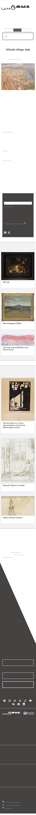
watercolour (7, 160)
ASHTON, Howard (9, 326)
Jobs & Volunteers (14, 814)
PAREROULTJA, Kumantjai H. (13, 352)
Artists (17, 22)
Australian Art (7, 131)
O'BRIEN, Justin (8, 488)
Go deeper (28, 22)
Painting (5, 150)
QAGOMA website (8, 754)
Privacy (26, 814)
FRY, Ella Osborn (9, 430)
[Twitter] (9, 232)
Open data (6, 751)
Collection (15, 15)
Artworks (7, 22)
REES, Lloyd (7, 520)
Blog (20, 751)
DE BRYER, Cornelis (10, 285)
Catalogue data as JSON (13, 223)
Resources (26, 30)
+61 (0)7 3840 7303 (12, 802)
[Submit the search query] (4, 36)
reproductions (15, 552)
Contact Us (9, 805)
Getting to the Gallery (12, 799)
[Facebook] (5, 232)
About (21, 754)
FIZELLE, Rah (14, 58)
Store (4, 756)
